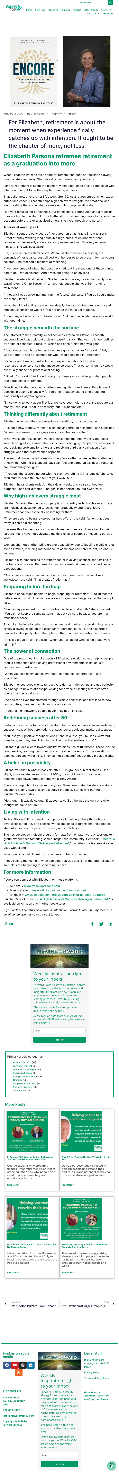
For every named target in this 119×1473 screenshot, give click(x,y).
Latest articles (91, 9)
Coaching (53, 9)
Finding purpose (22, 1062)
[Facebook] (7, 1365)
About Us (91, 13)
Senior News (20, 1090)
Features (65, 9)
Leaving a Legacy (22, 1072)
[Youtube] (15, 1365)
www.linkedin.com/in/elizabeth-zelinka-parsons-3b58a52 (65, 895)
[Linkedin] (31, 1365)
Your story (106, 9)
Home (29, 9)
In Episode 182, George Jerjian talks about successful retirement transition (30, 1158)
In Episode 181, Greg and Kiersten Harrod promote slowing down (84, 1245)
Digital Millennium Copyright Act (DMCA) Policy (96, 1363)
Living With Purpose (24, 1076)
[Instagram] (23, 1365)
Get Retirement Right (24, 1069)
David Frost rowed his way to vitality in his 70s (86, 1158)
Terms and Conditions (96, 1378)
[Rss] (18, 1372)
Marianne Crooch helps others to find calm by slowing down (31, 1245)
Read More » (13, 1185)
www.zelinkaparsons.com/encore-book (59, 890)
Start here (40, 9)
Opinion (17, 1079)
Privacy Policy (92, 1372)
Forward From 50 (22, 1065)
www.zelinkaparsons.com (42, 886)
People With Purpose (63, 113)
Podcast (77, 9)
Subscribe (59, 1039)
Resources (108, 13)
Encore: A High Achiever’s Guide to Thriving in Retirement (68, 899)
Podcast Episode (22, 1087)
